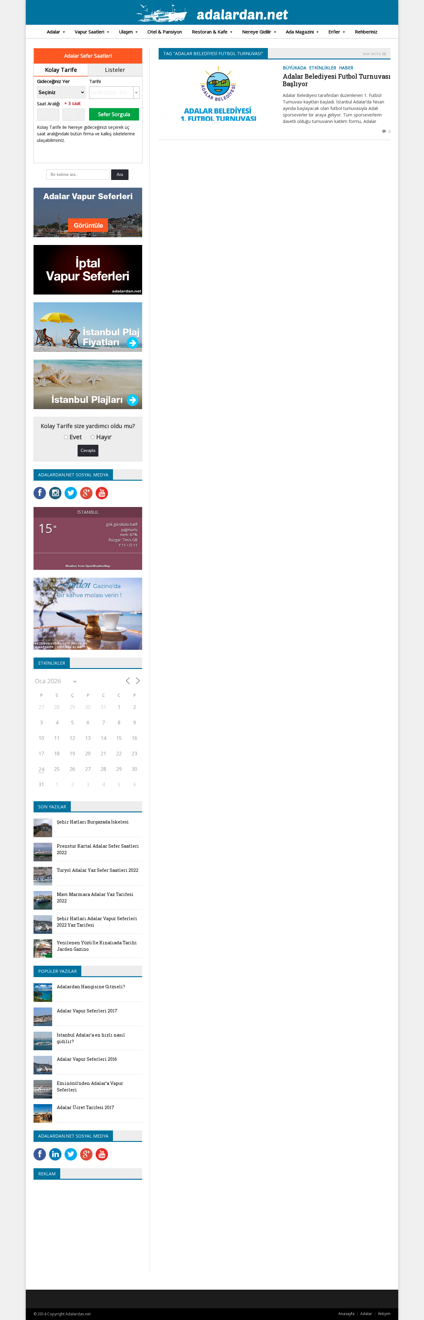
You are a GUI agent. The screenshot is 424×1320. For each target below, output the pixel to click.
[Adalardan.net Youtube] (103, 489)
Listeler (115, 69)
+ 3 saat (72, 103)
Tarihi (95, 81)
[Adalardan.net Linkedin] (57, 1150)
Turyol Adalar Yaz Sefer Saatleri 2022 (97, 870)
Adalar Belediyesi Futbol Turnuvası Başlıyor (336, 80)
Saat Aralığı (48, 103)
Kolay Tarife (61, 69)
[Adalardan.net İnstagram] (57, 489)
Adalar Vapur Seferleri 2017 (87, 1011)
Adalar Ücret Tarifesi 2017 (85, 1107)
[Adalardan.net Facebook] (41, 489)
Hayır (103, 437)
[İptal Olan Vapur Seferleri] (88, 247)
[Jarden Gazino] (88, 580)
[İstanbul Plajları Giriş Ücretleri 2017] (88, 304)
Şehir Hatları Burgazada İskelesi (93, 822)
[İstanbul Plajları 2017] (88, 362)
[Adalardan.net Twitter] (72, 489)
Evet (75, 437)
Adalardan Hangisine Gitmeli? (91, 987)
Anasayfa (346, 1313)
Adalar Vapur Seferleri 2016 (87, 1059)
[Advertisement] (86, 1229)
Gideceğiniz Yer (53, 81)
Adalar (366, 1313)
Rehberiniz (366, 31)
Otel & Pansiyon (164, 31)
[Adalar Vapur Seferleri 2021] (88, 190)
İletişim (384, 1313)
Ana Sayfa (372, 54)
